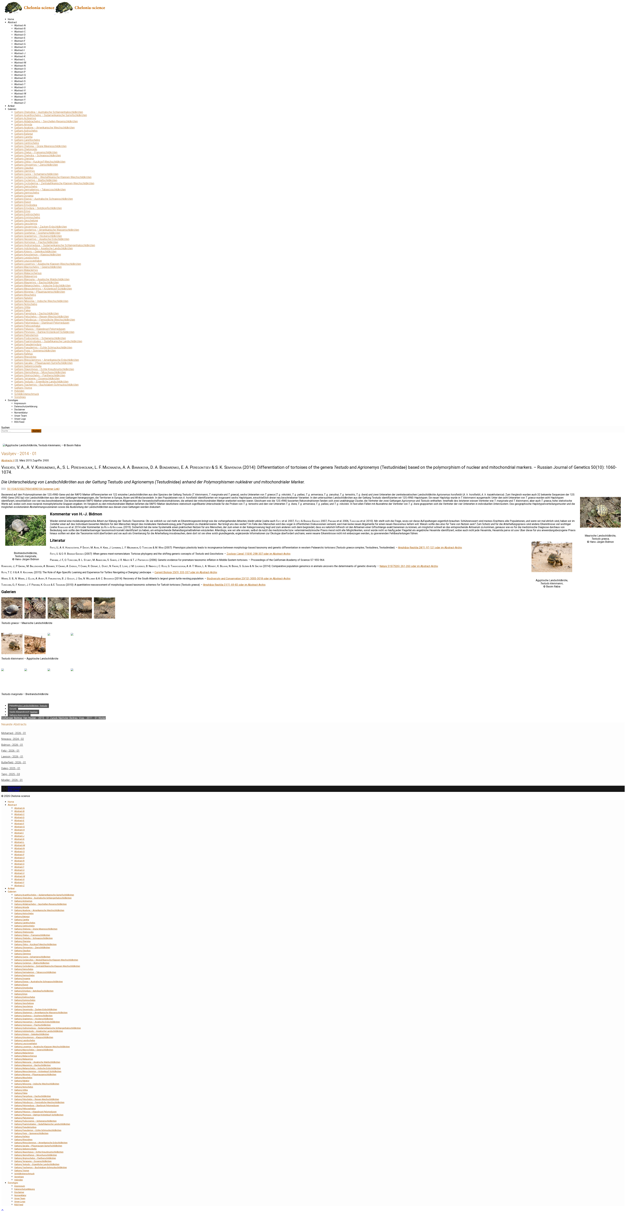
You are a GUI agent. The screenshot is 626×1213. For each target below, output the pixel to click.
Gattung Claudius (23, 167)
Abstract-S (20, 81)
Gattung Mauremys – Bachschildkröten (36, 282)
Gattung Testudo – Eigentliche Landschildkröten (41, 381)
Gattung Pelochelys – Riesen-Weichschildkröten (41, 316)
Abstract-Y (20, 99)
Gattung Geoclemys (25, 223)
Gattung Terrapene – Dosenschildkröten (37, 378)
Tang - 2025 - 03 (10, 774)
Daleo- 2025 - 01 (10, 768)
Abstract (12, 22)
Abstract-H (20, 47)
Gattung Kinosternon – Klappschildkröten (37, 254)
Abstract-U (20, 87)
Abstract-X (20, 96)
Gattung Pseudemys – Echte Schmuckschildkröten (43, 347)
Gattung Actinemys (25, 118)
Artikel (11, 106)
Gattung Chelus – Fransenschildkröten (35, 152)
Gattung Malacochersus (28, 273)
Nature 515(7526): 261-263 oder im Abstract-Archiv (409, 566)
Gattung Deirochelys (25, 186)
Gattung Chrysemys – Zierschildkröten (36, 164)
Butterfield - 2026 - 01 (13, 762)
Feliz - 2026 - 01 (10, 750)
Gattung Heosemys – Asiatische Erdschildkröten (41, 239)
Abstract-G (20, 44)
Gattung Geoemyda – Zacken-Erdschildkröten (40, 226)
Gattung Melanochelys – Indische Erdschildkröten (42, 285)
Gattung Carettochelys (27, 140)
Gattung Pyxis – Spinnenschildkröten (35, 350)
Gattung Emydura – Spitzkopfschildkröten (38, 208)
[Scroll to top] (2, 1210)
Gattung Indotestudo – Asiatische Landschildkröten (43, 248)
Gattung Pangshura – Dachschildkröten (36, 313)
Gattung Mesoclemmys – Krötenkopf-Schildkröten (43, 288)
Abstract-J (19, 53)
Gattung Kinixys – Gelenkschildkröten (35, 251)
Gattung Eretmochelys (27, 214)
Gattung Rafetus (23, 353)
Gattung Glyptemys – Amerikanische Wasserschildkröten (46, 229)
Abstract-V (20, 90)
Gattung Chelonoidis (25, 149)
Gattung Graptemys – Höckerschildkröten (38, 236)
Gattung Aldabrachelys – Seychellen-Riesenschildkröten (46, 121)
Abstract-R (20, 78)
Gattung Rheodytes (25, 356)
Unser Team (20, 415)
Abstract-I (19, 50)
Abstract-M (20, 62)
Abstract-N (20, 65)
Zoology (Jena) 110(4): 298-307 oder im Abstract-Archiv (258, 553)
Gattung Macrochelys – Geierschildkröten (38, 267)
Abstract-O (20, 68)
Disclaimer (19, 409)
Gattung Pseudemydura (27, 344)
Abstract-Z (20, 103)
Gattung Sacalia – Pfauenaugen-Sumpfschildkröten (43, 363)
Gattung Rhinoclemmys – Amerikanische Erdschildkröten (46, 359)
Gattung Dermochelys (26, 192)
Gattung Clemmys (24, 170)
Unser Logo (20, 419)
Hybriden (19, 390)
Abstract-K (19, 56)
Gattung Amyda (23, 124)
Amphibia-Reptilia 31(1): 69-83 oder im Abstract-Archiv (234, 584)
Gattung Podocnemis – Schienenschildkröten (40, 338)
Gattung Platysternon (26, 335)
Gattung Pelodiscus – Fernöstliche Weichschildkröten (44, 319)
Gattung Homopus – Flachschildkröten (36, 242)
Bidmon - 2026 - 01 (12, 744)
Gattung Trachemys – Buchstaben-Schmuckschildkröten (46, 384)
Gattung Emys (22, 211)
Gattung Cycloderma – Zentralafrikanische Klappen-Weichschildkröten (54, 183)
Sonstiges (20, 397)
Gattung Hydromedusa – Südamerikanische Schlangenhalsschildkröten (54, 245)
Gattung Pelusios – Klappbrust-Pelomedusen (39, 328)
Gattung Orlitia (22, 307)
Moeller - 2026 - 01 (12, 780)
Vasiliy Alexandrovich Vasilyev (23, 712)
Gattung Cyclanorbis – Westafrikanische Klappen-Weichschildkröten (52, 177)
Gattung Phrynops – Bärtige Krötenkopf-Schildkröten (44, 332)
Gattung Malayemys (25, 276)
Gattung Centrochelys (26, 143)
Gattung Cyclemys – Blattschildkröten (35, 180)
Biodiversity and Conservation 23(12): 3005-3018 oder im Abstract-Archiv (248, 578)
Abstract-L (19, 59)
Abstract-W (20, 93)
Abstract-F (19, 41)
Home (11, 19)
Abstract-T (20, 84)
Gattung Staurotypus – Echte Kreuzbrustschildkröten (44, 369)
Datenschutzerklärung (25, 406)
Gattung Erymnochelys (27, 217)
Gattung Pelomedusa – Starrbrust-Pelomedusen (41, 322)
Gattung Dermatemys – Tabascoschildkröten (40, 189)
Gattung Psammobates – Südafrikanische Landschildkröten (48, 341)
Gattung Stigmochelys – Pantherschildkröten (39, 375)
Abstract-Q (20, 75)
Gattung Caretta (23, 136)
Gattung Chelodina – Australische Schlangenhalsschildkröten (48, 112)
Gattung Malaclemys (26, 270)
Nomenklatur (21, 412)
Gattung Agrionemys (19, 715)
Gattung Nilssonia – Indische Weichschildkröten (41, 301)
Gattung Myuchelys (25, 294)
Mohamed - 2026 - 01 (13, 733)
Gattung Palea (22, 310)
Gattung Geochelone (26, 220)
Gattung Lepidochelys (26, 257)
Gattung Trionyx (23, 387)
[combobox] (16, 431)
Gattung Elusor (22, 201)
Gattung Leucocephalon (28, 260)
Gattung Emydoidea (25, 205)
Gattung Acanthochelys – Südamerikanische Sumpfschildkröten (50, 115)
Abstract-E (19, 38)
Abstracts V (8, 460)
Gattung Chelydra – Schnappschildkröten (37, 155)
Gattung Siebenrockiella (27, 366)
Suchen (5, 427)
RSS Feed (19, 422)
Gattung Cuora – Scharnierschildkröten (36, 174)
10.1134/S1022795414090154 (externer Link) (33, 488)
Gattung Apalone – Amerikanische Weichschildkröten (44, 127)
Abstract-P (20, 72)
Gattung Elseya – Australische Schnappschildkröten (43, 198)
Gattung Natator (23, 298)
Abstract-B (20, 28)
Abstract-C (20, 31)
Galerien (12, 109)
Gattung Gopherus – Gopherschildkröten (37, 232)
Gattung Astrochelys (25, 130)
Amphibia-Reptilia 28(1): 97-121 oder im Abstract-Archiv (430, 547)
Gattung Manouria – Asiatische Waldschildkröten (41, 279)
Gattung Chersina (24, 158)
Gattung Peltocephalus (27, 325)
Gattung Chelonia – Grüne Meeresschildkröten (40, 146)
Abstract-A (20, 25)
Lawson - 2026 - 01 (12, 756)
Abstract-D (20, 34)
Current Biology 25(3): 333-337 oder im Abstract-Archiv (186, 572)
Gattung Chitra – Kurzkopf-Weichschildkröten (39, 161)
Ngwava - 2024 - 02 (12, 739)
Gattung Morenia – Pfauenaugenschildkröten (39, 291)
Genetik (12, 709)
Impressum (20, 403)
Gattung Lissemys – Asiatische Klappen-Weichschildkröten (47, 263)
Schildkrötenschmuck (26, 394)
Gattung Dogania (23, 195)
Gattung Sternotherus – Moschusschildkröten (40, 372)
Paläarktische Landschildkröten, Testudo (28, 705)
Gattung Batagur (23, 133)
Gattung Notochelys (25, 304)
